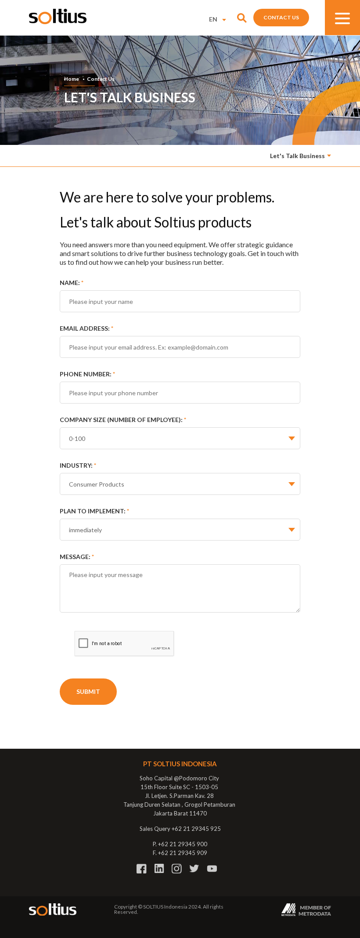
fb (142, 868)
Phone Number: (87, 374)
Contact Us (281, 17)
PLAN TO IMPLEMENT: (94, 511)
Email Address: (86, 328)
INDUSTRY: (78, 465)
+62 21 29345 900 (182, 844)
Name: (71, 282)
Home (71, 79)
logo (57, 16)
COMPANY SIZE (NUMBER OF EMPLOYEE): (123, 419)
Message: (77, 556)
